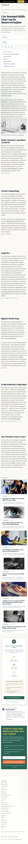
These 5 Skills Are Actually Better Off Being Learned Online (13, 627)
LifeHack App (3, 793)
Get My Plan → (21, 1)
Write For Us (3, 824)
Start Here (4, 780)
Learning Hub (3, 798)
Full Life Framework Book (6, 795)
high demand (19, 287)
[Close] (26, 1)
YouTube (19, 831)
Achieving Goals (4, 789)
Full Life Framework (5, 785)
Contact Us (3, 819)
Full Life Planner (4, 797)
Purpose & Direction (5, 808)
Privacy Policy (11, 839)
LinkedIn (23, 831)
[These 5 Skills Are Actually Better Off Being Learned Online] (14, 616)
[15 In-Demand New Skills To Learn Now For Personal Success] (14, 538)
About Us (3, 817)
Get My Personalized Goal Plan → (14, 697)
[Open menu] (25, 5)
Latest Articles (4, 820)
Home (2, 9)
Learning (5, 496)
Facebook (3, 831)
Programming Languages (9, 63)
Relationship (10, 221)
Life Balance (3, 787)
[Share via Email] (11, 47)
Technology (7, 9)
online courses (5, 112)
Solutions (3, 802)
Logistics (5, 59)
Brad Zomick (4, 37)
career (3, 77)
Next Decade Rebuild (5, 811)
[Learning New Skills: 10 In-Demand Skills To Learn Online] (14, 487)
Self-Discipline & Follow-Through (7, 806)
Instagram (8, 831)
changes (12, 194)
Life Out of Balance (4, 809)
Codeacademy (16, 419)
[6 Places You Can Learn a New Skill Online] (14, 563)
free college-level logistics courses (10, 291)
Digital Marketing (7, 61)
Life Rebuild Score (4, 784)
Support (2, 828)
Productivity (5, 571)
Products (3, 791)
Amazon (15, 283)
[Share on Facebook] (2, 47)
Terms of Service (4, 839)
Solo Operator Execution (6, 813)
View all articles (9, 719)
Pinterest (13, 831)
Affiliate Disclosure (18, 839)
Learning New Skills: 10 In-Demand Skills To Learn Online (13, 499)
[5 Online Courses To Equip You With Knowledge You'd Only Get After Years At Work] (14, 589)
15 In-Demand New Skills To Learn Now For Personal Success (13, 550)
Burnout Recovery (4, 804)
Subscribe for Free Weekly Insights (14, 762)
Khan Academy (12, 168)
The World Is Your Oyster (9, 66)
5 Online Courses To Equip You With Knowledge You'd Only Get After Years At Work (13, 602)
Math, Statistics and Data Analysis (11, 54)
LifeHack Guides (4, 782)
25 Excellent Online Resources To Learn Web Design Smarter (12, 523)
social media (12, 338)
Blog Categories (4, 822)
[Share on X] (8, 47)
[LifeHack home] (5, 5)
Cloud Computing (7, 56)
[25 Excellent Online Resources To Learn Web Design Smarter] (14, 512)
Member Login (3, 826)
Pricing (2, 800)
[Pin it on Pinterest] (5, 47)
